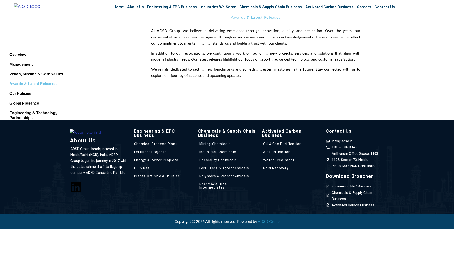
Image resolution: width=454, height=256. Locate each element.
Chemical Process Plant (155, 144)
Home (119, 7)
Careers (364, 7)
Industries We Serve (218, 7)
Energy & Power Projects (156, 160)
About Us (135, 7)
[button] (135, 7)
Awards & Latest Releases (33, 84)
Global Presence (24, 103)
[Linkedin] (76, 187)
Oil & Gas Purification (282, 144)
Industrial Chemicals (217, 152)
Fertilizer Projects (150, 152)
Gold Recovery (276, 168)
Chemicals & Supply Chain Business (270, 7)
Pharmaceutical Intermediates (213, 185)
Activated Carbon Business (329, 7)
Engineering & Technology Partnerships (33, 115)
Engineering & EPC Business (172, 7)
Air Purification (276, 152)
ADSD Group (269, 222)
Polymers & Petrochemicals (224, 176)
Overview (17, 55)
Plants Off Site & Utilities (157, 176)
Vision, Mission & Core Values (36, 74)
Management (21, 64)
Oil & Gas (142, 168)
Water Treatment (278, 160)
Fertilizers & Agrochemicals (224, 168)
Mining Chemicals (215, 144)
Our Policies (20, 93)
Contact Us (385, 7)
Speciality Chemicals (218, 160)
